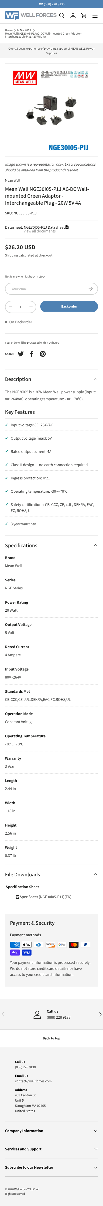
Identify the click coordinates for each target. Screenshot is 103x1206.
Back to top (51, 1038)
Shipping (11, 255)
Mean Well (12, 180)
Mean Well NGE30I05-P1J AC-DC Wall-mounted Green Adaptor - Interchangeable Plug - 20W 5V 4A (43, 35)
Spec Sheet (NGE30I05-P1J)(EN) (45, 896)
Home (8, 30)
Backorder (69, 306)
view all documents (40, 231)
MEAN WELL (24, 30)
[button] (84, 15)
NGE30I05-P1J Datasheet (45, 227)
